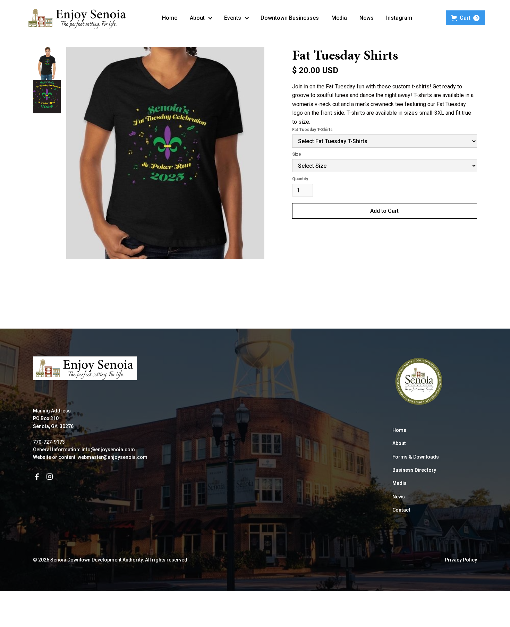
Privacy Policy (461, 560)
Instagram (399, 18)
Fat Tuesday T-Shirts (312, 129)
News (366, 18)
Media (339, 18)
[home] (78, 18)
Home (169, 18)
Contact (401, 510)
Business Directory (414, 470)
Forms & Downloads (415, 457)
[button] (201, 18)
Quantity (300, 178)
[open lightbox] (165, 165)
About (399, 443)
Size (296, 154)
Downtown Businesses (290, 18)
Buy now (384, 236)
